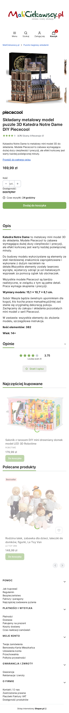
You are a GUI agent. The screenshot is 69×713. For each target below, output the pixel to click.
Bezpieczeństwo (12, 595)
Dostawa (7, 619)
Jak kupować (10, 588)
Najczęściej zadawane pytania (19, 602)
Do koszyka (14, 458)
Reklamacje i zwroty (14, 675)
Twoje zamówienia (13, 644)
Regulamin (8, 592)
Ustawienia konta (12, 650)
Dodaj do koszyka (34, 205)
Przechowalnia (11, 654)
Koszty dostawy (11, 626)
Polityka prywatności (14, 657)
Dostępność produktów (15, 699)
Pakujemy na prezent (14, 623)
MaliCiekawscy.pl (11, 45)
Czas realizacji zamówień (16, 629)
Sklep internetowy (30, 708)
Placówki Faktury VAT (14, 696)
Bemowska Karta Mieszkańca (19, 647)
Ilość (5, 177)
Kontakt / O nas (11, 689)
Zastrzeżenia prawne (14, 692)
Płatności (8, 616)
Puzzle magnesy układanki (36, 45)
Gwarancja (8, 671)
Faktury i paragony (13, 598)
